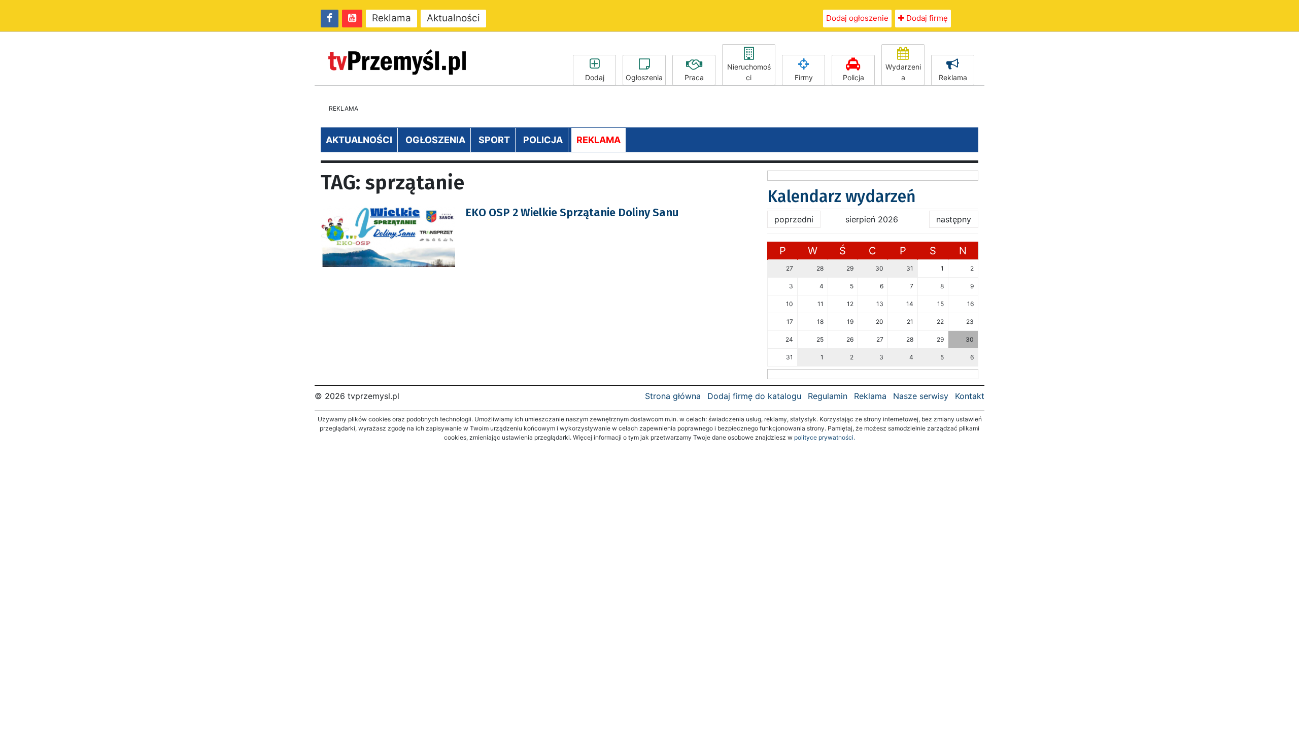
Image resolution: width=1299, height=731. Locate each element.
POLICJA (543, 140)
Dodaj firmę (926, 18)
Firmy (804, 77)
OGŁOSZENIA (435, 140)
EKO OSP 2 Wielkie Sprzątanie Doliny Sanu (572, 212)
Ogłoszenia (644, 77)
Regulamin (827, 396)
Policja (853, 77)
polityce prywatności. (824, 437)
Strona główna (673, 396)
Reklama (391, 18)
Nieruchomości (749, 72)
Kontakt (969, 396)
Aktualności (453, 18)
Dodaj (594, 77)
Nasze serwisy (920, 396)
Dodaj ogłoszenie (857, 18)
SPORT (494, 140)
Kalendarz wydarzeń (841, 196)
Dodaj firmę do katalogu (754, 396)
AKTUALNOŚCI (359, 140)
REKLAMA (598, 140)
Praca (694, 77)
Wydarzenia (903, 72)
